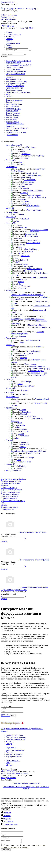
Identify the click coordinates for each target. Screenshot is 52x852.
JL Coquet (24, 431)
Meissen (22, 186)
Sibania (21, 282)
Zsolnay (22, 164)
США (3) (9, 379)
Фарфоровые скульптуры (16, 81)
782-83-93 (7, 26)
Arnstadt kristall (31, 173)
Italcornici (24, 260)
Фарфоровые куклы (14, 90)
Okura (19, 468)
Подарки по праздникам (16, 71)
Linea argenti (28, 266)
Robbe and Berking (35, 191)
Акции (8, 45)
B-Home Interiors (32, 232)
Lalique (21, 434)
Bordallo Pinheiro (33, 340)
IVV (18, 262)
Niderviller (25, 436)
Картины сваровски (37, 366)
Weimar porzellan (32, 206)
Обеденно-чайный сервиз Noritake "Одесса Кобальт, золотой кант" (24, 588)
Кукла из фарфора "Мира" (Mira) (33, 532)
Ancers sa (24, 395)
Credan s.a (25, 219)
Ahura (19, 225)
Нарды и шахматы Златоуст (17, 128)
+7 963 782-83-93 (8, 773)
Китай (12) (10, 290)
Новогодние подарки (14, 67)
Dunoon (22, 151)
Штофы (9, 96)
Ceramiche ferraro (33, 243)
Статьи (9, 41)
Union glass (26, 462)
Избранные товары (9, 15)
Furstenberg (26, 178)
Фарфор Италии (12, 102)
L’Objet (21, 342)
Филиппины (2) (12, 397)
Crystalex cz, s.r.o (33, 453)
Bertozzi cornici (31, 234)
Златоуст (23, 358)
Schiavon (23, 279)
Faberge (22, 425)
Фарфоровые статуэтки (15, 83)
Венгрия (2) (10, 160)
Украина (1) (10, 388)
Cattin (19, 238)
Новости (9, 39)
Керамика (10, 126)
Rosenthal (24, 193)
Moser (19, 455)
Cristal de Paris (30, 416)
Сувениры (10, 752)
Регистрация (4, 714)
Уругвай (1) (10, 392)
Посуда (9, 744)
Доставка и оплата (13, 34)
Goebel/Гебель (30, 180)
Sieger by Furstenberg (37, 197)
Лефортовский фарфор (40, 368)
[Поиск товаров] (30, 50)
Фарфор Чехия (12, 111)
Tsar (17, 438)
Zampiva (22, 288)
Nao (17, 221)
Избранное (8, 821)
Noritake (22, 466)
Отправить (6, 850)
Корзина (7, 819)
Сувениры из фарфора (15, 86)
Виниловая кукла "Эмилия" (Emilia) (34, 560)
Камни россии (30, 364)
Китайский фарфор (14, 104)
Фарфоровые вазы (13, 63)
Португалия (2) (12, 338)
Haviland (23, 429)
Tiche (19, 284)
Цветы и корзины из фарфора (18, 92)
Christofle (24, 414)
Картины (9, 77)
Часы (8, 94)
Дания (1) (10, 208)
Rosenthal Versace (34, 195)
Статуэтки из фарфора (15, 750)
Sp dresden (25, 201)
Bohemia (22, 447)
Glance (20, 314)
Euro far (22, 253)
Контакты (10, 36)
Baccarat (22, 410)
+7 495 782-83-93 (8, 771)
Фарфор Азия (11, 119)
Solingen (22, 199)
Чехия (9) (9, 440)
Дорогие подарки (13, 69)
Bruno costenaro (31, 236)
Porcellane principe (34, 269)
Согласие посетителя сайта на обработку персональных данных (26, 788)
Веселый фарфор (33, 351)
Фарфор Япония (12, 117)
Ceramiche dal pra (33, 240)
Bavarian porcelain (34, 175)
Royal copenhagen (34, 210)
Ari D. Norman (30, 147)
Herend (21, 162)
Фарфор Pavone (12, 130)
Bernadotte (25, 444)
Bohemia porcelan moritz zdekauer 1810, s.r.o (28, 451)
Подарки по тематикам (15, 74)
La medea (24, 264)
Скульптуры (11, 748)
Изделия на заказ (13, 43)
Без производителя (13, 470)
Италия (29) (10, 223)
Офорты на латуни (36, 371)
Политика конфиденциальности (26, 783)
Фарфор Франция (13, 115)
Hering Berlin (28, 182)
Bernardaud (26, 412)
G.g (16, 258)
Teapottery (25, 158)
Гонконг (22, 336)
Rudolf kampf (28, 457)
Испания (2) (11, 217)
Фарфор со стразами (14, 100)
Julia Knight (26, 381)
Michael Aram (28, 386)
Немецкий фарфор (13, 109)
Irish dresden (27, 184)
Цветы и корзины (13, 761)
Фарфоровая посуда (14, 79)
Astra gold (25, 442)
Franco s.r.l (25, 256)
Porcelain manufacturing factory (27, 333)
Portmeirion (26, 154)
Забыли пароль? (5, 716)
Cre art (20, 247)
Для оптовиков (12, 135)
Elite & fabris (28, 251)
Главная (7, 813)
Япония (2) (10, 464)
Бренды (9, 47)
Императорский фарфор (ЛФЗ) (18, 65)
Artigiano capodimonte (39, 230)
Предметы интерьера (14, 88)
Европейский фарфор (15, 124)
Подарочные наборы (38, 373)
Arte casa (23, 227)
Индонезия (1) (12, 212)
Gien (18, 427)
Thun (19, 460)
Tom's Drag (26, 204)
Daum (19, 423)
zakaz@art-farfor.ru (8, 19)
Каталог (9, 32)
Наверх (4, 731)
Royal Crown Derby (36, 156)
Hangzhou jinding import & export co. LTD (27, 319)
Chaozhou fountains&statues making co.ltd (27, 295)
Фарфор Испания (13, 113)
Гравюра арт (28, 353)
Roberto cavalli (30, 271)
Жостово (23, 355)
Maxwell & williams (36, 325)
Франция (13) (11, 408)
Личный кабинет (11, 824)
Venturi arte (25, 286)
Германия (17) (11, 167)
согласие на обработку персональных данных (23, 846)
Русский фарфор (12, 106)
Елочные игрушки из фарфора (18, 61)
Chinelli (22, 245)
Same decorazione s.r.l (38, 277)
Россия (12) (10, 345)
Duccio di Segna (31, 249)
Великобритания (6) (14, 145)
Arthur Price (26, 149)
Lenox (20, 384)
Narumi (21, 214)
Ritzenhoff (25, 188)
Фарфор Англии (12, 122)
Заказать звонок (7, 2)
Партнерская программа (16, 132)
